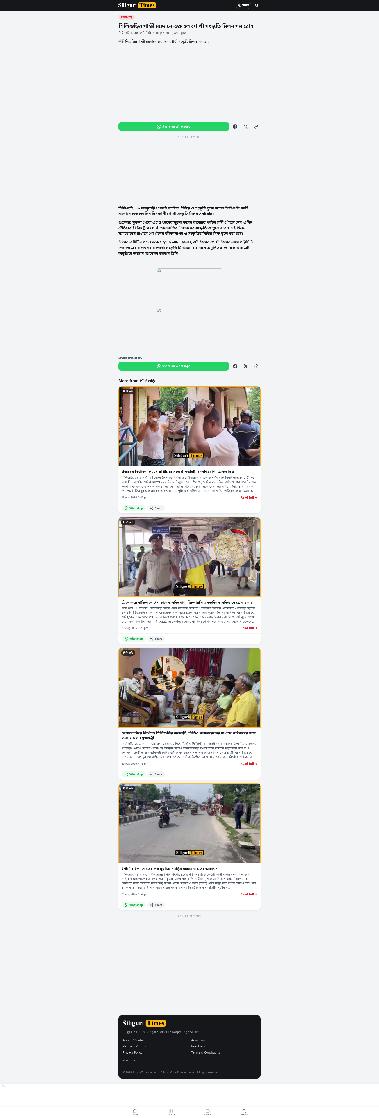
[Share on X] (245, 126)
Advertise (198, 1040)
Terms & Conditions (205, 1052)
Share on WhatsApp (176, 126)
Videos (207, 1114)
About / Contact (134, 1040)
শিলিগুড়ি (126, 17)
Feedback (198, 1046)
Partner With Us (134, 1046)
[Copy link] (256, 126)
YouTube (129, 1060)
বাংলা (245, 5)
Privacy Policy (132, 1052)
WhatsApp (136, 508)
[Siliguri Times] (137, 5)
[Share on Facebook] (235, 126)
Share (158, 508)
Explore (171, 1114)
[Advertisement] (189, 170)
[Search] (257, 5)
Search (244, 1114)
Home (135, 1114)
